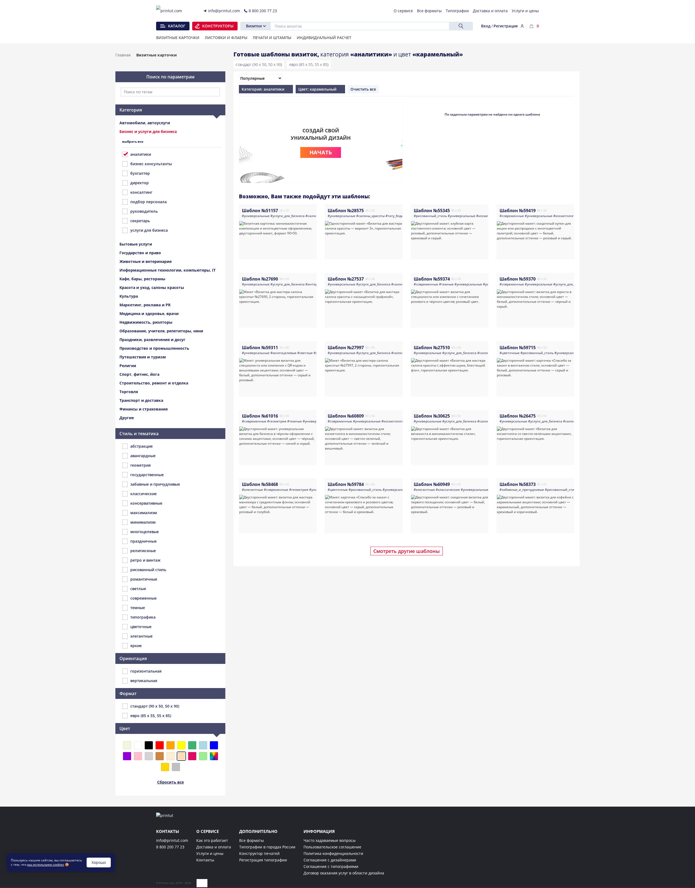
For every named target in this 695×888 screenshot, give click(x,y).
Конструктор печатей (259, 853)
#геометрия (276, 421)
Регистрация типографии (263, 859)
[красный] (160, 745)
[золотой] (165, 767)
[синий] (214, 745)
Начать (320, 152)
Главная (123, 55)
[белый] (138, 745)
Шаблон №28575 (346, 210)
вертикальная (143, 680)
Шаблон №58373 (518, 484)
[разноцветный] (214, 756)
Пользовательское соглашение (332, 846)
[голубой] (203, 745)
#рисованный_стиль (430, 216)
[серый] (149, 756)
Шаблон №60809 (346, 416)
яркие (136, 645)
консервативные (146, 503)
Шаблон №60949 (432, 484)
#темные (446, 284)
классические (143, 493)
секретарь (140, 220)
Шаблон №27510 (432, 347)
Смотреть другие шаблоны (406, 551)
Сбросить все (170, 782)
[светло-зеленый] (203, 756)
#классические (448, 489)
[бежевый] (127, 745)
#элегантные (252, 489)
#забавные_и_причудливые (522, 489)
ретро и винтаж (145, 560)
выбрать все (132, 141)
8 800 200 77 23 (170, 846)
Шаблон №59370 (518, 279)
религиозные (143, 550)
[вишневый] (192, 756)
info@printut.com (172, 840)
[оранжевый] (170, 745)
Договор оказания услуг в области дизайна (344, 873)
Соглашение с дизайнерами (330, 859)
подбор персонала (148, 201)
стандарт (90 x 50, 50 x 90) (259, 64)
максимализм (143, 512)
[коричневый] (160, 756)
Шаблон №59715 (518, 347)
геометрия (140, 465)
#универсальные (256, 216)
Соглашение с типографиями (331, 866)
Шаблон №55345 (432, 210)
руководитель (144, 211)
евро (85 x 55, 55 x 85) (308, 64)
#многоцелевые (283, 353)
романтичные (143, 579)
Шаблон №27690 (260, 279)
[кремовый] (170, 756)
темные (137, 607)
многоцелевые (144, 531)
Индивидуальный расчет (324, 38)
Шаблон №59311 (260, 347)
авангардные (143, 455)
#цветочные (510, 353)
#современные (512, 216)
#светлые (305, 353)
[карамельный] (181, 756)
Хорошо (98, 862)
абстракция (141, 446)
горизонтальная (146, 671)
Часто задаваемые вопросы (330, 840)
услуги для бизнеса (149, 230)
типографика (143, 617)
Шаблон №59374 (432, 279)
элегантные (141, 636)
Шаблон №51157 (260, 210)
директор (139, 182)
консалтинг (141, 192)
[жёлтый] (181, 745)
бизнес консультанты (151, 163)
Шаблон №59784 (346, 484)
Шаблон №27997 (346, 347)
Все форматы (251, 840)
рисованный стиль (148, 569)
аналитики (140, 154)
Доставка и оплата (213, 846)
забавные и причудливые (155, 484)
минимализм (143, 522)
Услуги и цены (209, 853)
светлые (138, 588)
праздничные (143, 541)
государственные (147, 474)
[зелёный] (192, 745)
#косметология (565, 216)
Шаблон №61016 (260, 416)
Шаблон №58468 (260, 484)
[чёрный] (149, 745)
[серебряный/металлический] (176, 767)
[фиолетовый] (127, 756)
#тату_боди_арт (398, 216)
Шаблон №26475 (518, 416)
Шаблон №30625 (432, 416)
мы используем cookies (45, 864)
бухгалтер (140, 173)
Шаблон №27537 (346, 279)
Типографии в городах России (267, 846)
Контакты (205, 859)
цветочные (140, 626)
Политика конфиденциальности (333, 853)
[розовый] (138, 756)
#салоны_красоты (370, 216)
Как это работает (212, 840)
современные (143, 598)
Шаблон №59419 (518, 210)
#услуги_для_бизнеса (287, 216)
